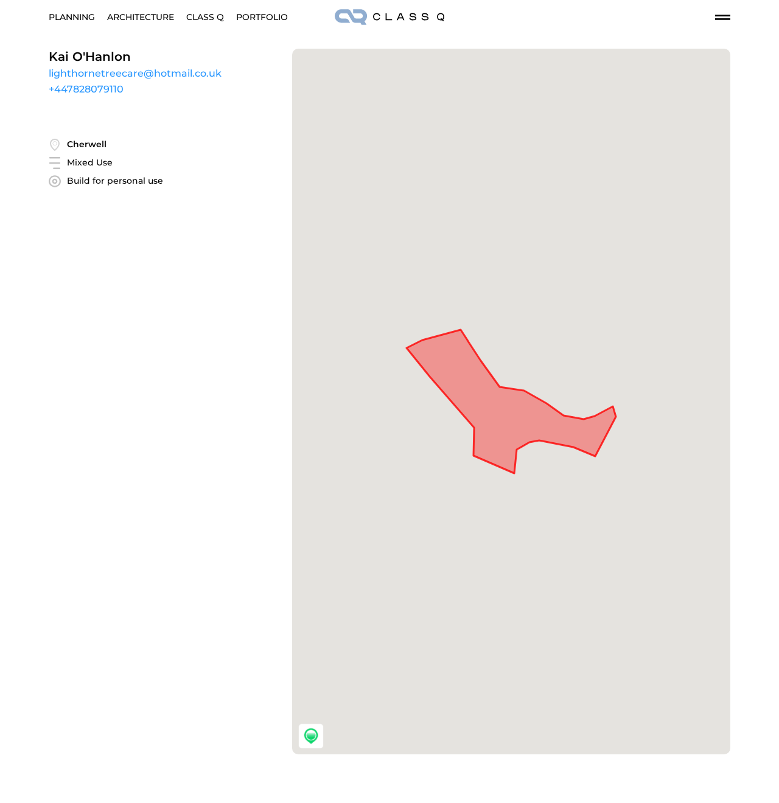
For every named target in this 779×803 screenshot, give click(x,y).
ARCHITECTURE (140, 17)
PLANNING (72, 17)
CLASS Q (205, 17)
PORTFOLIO (262, 17)
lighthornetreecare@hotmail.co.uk (135, 73)
